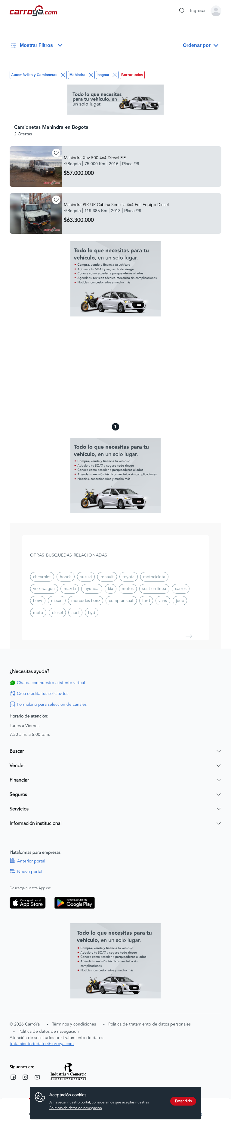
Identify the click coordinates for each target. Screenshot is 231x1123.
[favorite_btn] (56, 153)
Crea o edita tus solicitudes (42, 694)
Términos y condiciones (74, 1024)
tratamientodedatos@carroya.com (42, 1044)
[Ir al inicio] (34, 10)
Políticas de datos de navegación (75, 1108)
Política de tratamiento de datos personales (149, 1024)
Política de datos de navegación (48, 1031)
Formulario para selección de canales (52, 705)
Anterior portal (31, 861)
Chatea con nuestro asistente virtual (51, 683)
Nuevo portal (29, 872)
